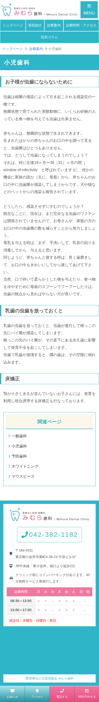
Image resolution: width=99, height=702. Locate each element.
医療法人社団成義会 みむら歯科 (51, 678)
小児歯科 (19, 446)
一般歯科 (19, 436)
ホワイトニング (25, 466)
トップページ (13, 25)
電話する (62, 696)
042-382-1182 (53, 534)
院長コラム (49, 37)
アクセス (37, 696)
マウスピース (23, 476)
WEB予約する (87, 696)
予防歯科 (19, 456)
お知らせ (12, 696)
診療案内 (54, 25)
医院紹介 (35, 25)
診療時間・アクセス (81, 25)
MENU (89, 13)
